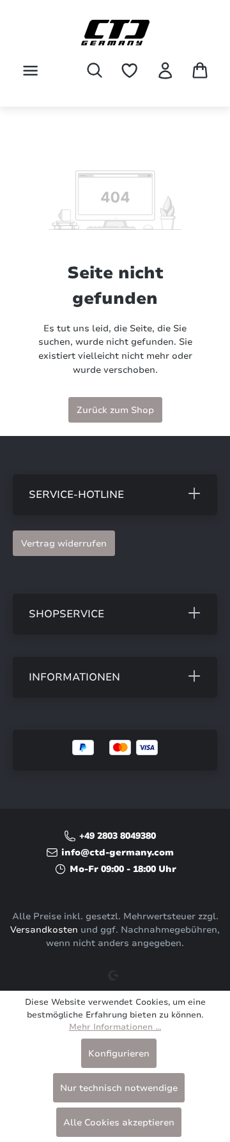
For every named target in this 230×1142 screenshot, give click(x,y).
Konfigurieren (119, 1053)
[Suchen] (94, 70)
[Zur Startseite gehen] (115, 32)
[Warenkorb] (200, 70)
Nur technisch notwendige (119, 1087)
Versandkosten (44, 930)
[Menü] (30, 71)
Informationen (74, 677)
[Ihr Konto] (165, 71)
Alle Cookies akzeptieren (118, 1122)
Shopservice (66, 614)
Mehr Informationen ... (115, 1027)
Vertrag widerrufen (64, 543)
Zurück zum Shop (115, 409)
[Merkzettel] (129, 71)
